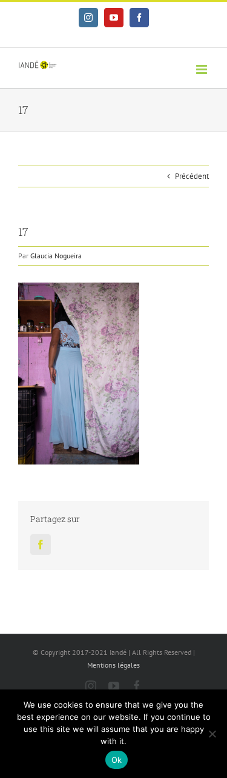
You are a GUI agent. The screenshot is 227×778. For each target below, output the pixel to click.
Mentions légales (113, 664)
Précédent (192, 176)
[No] (212, 734)
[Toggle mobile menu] (202, 69)
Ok (116, 760)
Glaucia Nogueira (56, 255)
